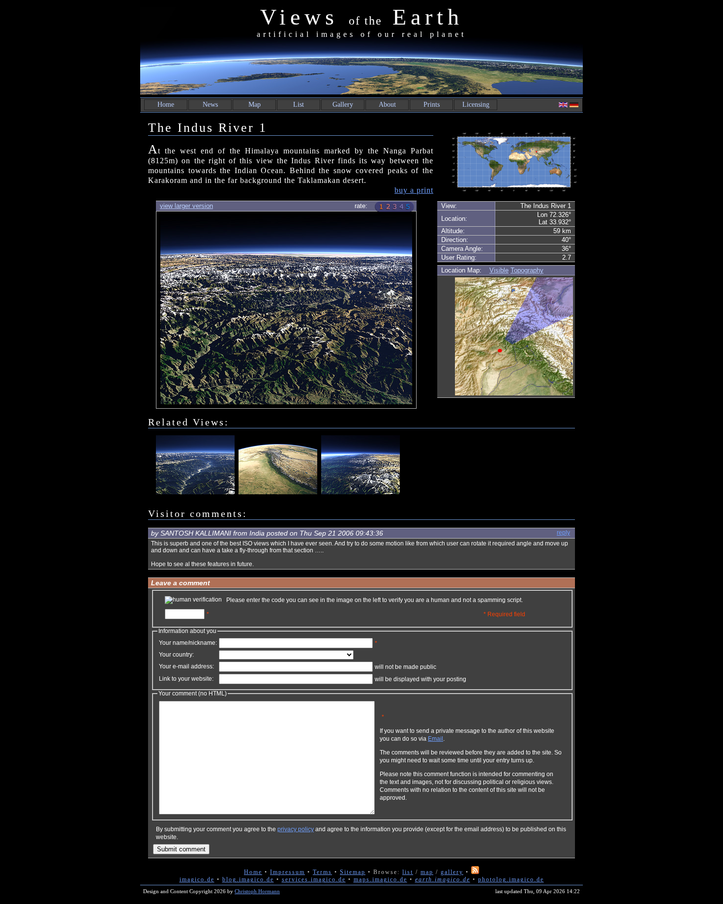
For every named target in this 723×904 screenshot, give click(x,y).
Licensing (475, 104)
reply (563, 532)
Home (165, 104)
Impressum (287, 872)
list (407, 872)
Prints (431, 104)
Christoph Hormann (257, 891)
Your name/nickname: (188, 642)
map (427, 872)
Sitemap (352, 872)
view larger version (186, 206)
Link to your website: (186, 678)
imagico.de (197, 879)
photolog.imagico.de (511, 879)
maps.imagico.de (380, 879)
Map (254, 104)
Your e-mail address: (186, 666)
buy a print (413, 190)
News (210, 104)
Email (435, 738)
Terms (322, 872)
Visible (499, 270)
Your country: (176, 654)
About (387, 104)
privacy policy (295, 829)
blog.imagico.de (248, 879)
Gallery (342, 104)
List (298, 104)
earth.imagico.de (442, 879)
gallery (452, 872)
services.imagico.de (314, 879)
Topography (527, 270)
